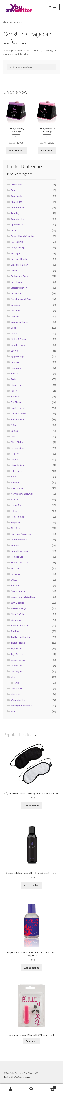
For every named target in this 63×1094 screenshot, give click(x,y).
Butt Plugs (16, 281)
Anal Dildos (16, 201)
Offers (14, 510)
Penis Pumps (17, 516)
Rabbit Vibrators (19, 539)
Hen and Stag (17, 447)
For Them (16, 402)
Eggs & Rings (17, 356)
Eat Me (14, 350)
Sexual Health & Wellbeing (24, 596)
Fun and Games (18, 413)
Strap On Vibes (18, 614)
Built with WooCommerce (16, 1076)
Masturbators (18, 488)
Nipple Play (16, 505)
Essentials (16, 367)
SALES (14, 579)
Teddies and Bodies (20, 637)
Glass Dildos (17, 442)
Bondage (15, 253)
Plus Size (15, 528)
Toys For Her (17, 648)
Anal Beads (16, 196)
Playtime (15, 522)
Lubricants (16, 470)
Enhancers (16, 362)
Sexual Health (18, 591)
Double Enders (18, 344)
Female (14, 373)
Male (13, 476)
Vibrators (15, 694)
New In (14, 499)
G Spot (14, 425)
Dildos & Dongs (18, 339)
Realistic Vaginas (19, 551)
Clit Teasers (17, 293)
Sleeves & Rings (18, 608)
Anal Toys (16, 213)
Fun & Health (17, 407)
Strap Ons (16, 619)
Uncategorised (18, 659)
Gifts (13, 436)
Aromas (15, 230)
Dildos (14, 333)
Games (14, 430)
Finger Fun (16, 385)
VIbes (13, 677)
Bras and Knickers (20, 264)
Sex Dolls (15, 585)
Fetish (14, 379)
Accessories (16, 184)
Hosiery (14, 453)
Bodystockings (18, 247)
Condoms (15, 304)
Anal (13, 190)
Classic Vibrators (19, 287)
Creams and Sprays (20, 321)
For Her (14, 390)
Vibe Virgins (16, 671)
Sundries (15, 631)
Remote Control (19, 556)
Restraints (16, 568)
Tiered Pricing (18, 642)
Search (31, 1089)
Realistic (15, 545)
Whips (14, 711)
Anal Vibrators (18, 218)
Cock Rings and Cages (21, 299)
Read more (46, 150)
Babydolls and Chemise (22, 236)
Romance (15, 573)
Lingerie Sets (17, 465)
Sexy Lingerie (17, 602)
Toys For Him (17, 654)
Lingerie (15, 459)
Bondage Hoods (19, 258)
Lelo (17, 682)
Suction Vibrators (19, 625)
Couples (15, 316)
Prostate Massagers (21, 533)
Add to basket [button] (16, 150)
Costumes (16, 310)
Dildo (13, 327)
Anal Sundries (17, 207)
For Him (15, 396)
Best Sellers (17, 241)
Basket (48, 1086)
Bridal (14, 270)
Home (9, 22)
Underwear (16, 665)
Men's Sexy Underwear (22, 493)
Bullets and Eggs (19, 276)
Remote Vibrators (20, 562)
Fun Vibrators (17, 419)
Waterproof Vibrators (22, 705)
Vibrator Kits (17, 688)
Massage (15, 482)
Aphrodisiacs (17, 224)
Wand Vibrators (18, 699)
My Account (10, 1089)
